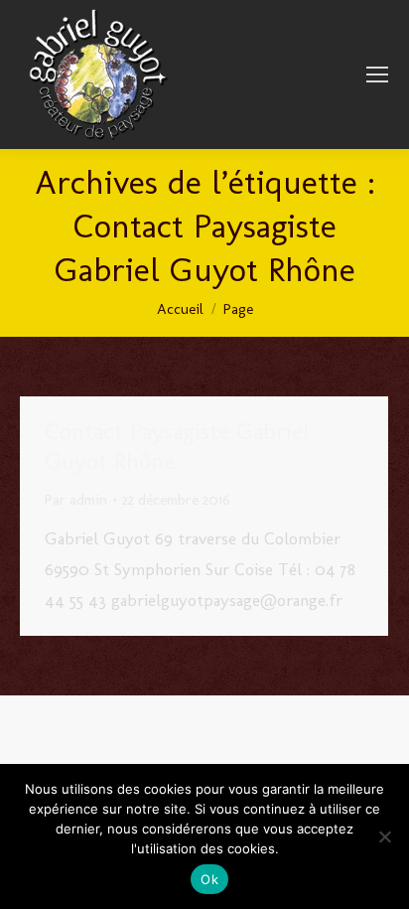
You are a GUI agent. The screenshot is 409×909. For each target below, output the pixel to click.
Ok (209, 879)
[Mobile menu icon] (377, 74)
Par (76, 500)
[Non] (384, 836)
